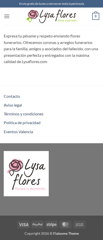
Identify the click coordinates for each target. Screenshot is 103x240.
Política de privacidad (22, 122)
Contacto (12, 96)
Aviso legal (13, 105)
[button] (7, 16)
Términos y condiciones (24, 113)
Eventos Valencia (18, 131)
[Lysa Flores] (51, 16)
